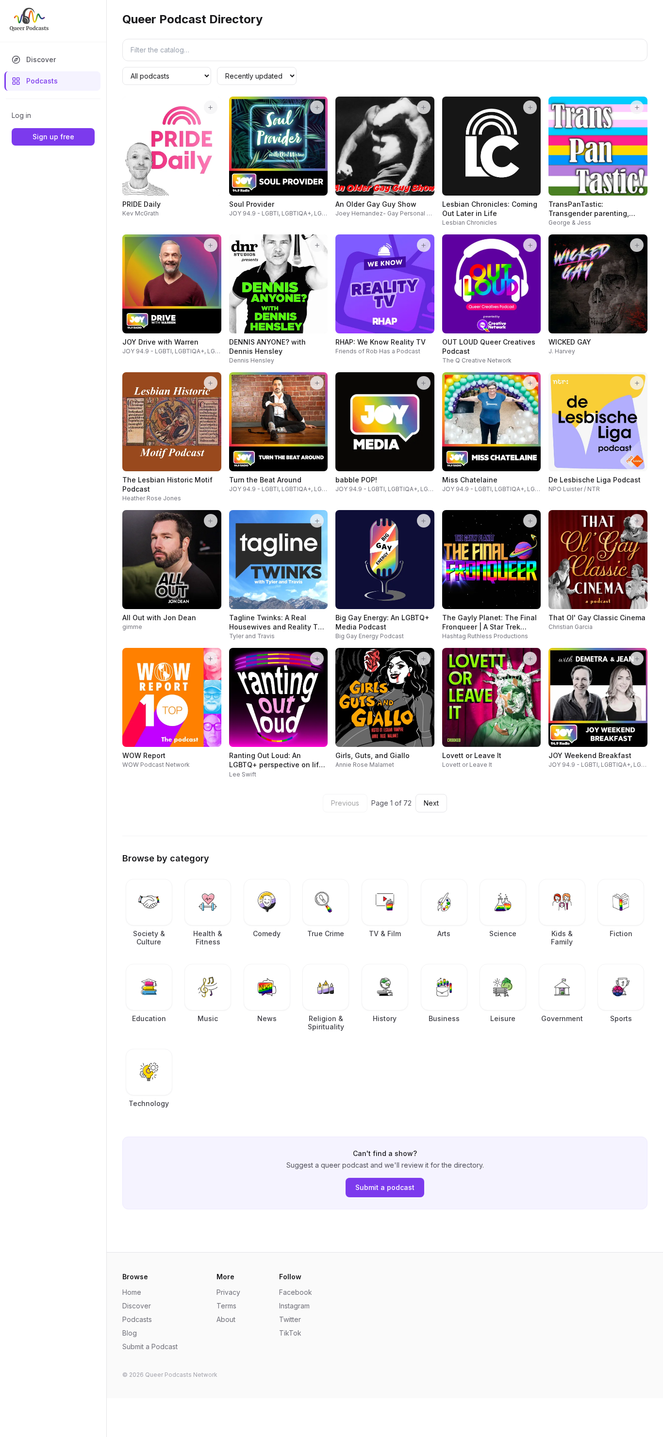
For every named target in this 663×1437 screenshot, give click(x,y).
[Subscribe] (210, 107)
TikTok (290, 1333)
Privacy (228, 1292)
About (225, 1319)
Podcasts (42, 81)
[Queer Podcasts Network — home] (29, 19)
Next (431, 803)
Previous (345, 803)
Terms (226, 1306)
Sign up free (53, 136)
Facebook (295, 1292)
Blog (129, 1333)
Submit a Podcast (150, 1346)
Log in (21, 115)
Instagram (294, 1306)
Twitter (290, 1319)
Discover (41, 59)
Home (131, 1292)
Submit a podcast (384, 1187)
